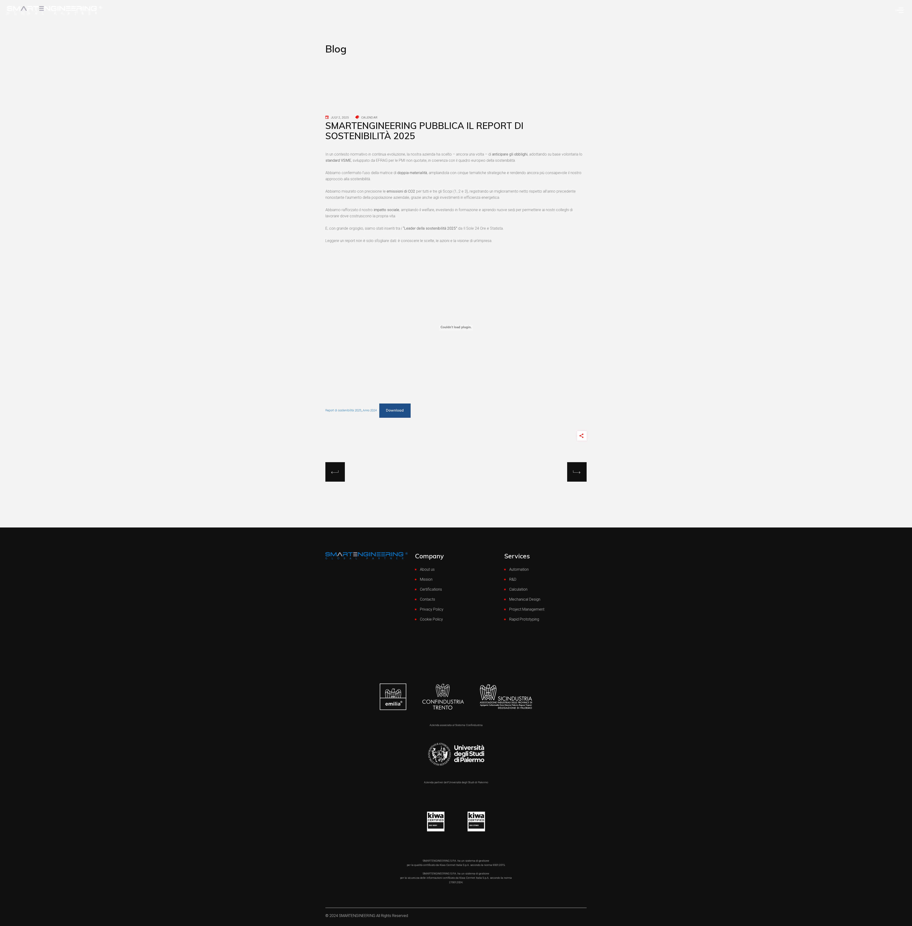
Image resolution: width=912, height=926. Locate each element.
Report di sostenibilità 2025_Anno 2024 (351, 410)
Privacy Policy (431, 609)
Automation (519, 569)
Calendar (369, 117)
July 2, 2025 (340, 117)
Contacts (427, 599)
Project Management (526, 609)
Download (395, 410)
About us (427, 569)
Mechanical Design (524, 599)
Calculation (518, 589)
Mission (426, 579)
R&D (512, 579)
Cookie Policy (431, 619)
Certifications (431, 589)
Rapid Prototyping (524, 619)
